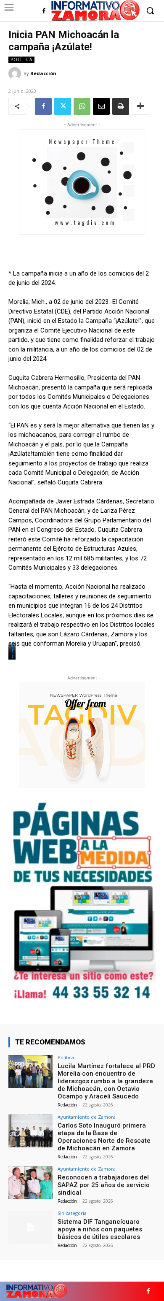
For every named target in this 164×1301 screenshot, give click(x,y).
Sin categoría (72, 1213)
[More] (140, 106)
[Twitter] (62, 106)
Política (21, 59)
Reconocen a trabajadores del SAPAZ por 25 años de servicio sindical (104, 1185)
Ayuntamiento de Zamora (87, 1116)
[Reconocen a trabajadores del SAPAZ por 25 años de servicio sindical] (30, 1183)
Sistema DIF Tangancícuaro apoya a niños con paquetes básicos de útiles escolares (100, 1229)
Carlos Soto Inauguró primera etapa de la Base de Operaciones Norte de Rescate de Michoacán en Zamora (104, 1137)
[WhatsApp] (82, 106)
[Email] (101, 106)
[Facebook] (43, 11)
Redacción (43, 73)
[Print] (120, 106)
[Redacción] (16, 73)
